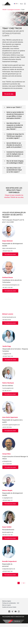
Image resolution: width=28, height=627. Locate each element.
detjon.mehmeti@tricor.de (9, 248)
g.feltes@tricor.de (6, 461)
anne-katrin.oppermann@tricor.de (11, 424)
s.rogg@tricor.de (7, 353)
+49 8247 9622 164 (7, 571)
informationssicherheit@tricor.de (10, 285)
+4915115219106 (7, 427)
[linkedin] (9, 611)
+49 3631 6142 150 (7, 534)
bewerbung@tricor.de (7, 532)
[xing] (12, 611)
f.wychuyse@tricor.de (7, 388)
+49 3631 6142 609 (7, 287)
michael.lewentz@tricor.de (9, 317)
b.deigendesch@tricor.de (8, 569)
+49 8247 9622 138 (8, 356)
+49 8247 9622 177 (7, 500)
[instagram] (19, 611)
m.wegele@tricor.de (7, 498)
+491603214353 (6, 319)
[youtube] (15, 611)
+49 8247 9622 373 (7, 251)
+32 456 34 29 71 (6, 390)
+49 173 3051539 (7, 464)
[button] (14, 107)
